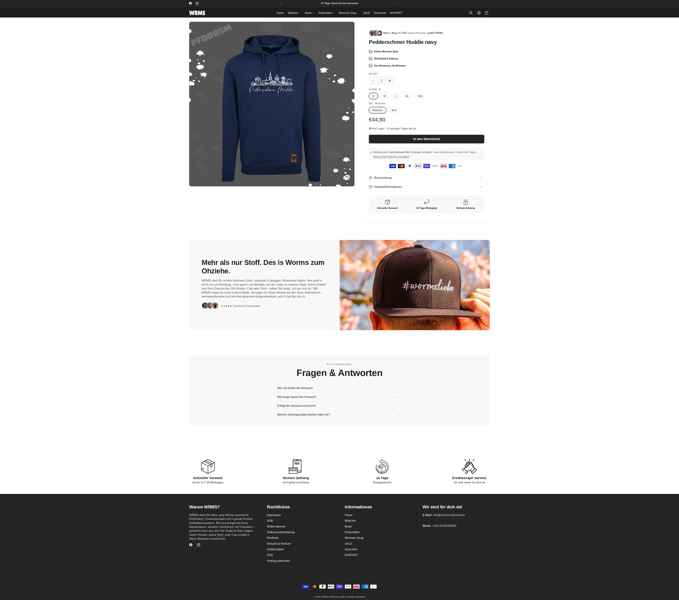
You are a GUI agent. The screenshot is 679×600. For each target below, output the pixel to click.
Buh (394, 110)
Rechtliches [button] (278, 507)
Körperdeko (352, 532)
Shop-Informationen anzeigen (391, 156)
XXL (420, 96)
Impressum (274, 515)
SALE (348, 543)
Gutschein (351, 549)
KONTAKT (351, 555)
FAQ (270, 555)
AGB (270, 520)
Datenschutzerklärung (281, 532)
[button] (294, 13)
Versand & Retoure (279, 543)
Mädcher (350, 520)
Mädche (378, 110)
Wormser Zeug (354, 538)
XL (407, 96)
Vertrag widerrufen (278, 560)
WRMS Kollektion (330, 597)
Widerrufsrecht (276, 526)
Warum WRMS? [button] (204, 507)
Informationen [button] (358, 507)
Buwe (348, 526)
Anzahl (373, 73)
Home (348, 515)
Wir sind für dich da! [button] (442, 507)
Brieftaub (272, 538)
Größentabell (275, 549)
